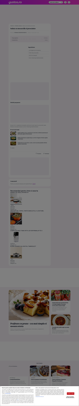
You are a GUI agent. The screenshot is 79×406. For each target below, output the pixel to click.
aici (17, 399)
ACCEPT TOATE (70, 393)
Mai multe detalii (8, 393)
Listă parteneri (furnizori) (40, 396)
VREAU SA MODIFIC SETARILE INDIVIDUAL (70, 397)
